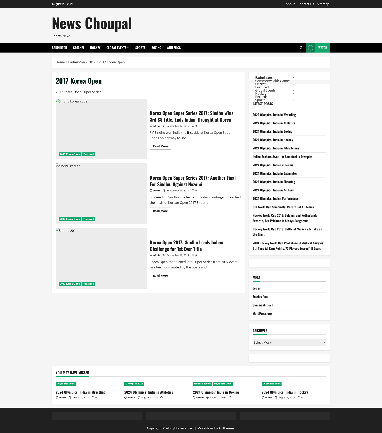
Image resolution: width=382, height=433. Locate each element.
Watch (322, 47)
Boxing (156, 47)
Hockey (95, 47)
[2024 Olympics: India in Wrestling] (88, 384)
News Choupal (92, 22)
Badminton (59, 47)
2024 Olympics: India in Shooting (274, 181)
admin (157, 126)
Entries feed (260, 296)
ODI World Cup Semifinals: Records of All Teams (283, 207)
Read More (162, 147)
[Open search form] (301, 48)
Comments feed (263, 305)
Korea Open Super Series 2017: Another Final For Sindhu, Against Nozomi (101, 193)
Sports (140, 47)
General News (202, 383)
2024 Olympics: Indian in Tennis (273, 165)
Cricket (78, 47)
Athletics (174, 47)
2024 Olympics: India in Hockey (273, 139)
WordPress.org (262, 313)
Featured (88, 154)
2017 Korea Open (70, 154)
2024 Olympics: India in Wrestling (274, 114)
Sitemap (323, 4)
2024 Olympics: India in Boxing (272, 131)
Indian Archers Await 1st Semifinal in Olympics (282, 156)
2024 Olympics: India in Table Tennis (276, 148)
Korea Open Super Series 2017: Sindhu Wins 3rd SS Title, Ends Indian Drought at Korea (101, 129)
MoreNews (205, 428)
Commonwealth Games (272, 80)
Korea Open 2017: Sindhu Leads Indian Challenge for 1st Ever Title (101, 258)
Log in (256, 288)
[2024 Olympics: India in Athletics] (156, 384)
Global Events (116, 47)
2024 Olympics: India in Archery (273, 190)
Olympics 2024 (65, 383)
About (290, 4)
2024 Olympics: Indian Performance (276, 198)
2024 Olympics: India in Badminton (275, 173)
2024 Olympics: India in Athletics (274, 123)
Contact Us (306, 4)
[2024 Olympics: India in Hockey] (294, 384)
